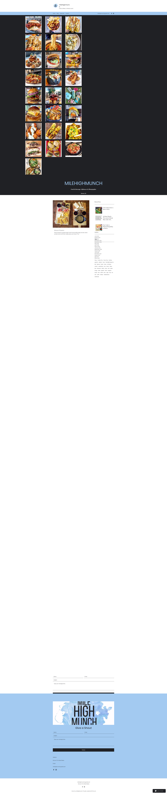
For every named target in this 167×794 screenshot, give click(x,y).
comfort (96, 266)
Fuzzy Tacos (106, 260)
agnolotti (96, 262)
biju (95, 264)
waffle (98, 274)
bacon (104, 262)
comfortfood (100, 266)
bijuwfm (98, 264)
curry (105, 266)
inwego (96, 270)
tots (112, 272)
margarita (109, 270)
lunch (106, 270)
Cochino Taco (100, 260)
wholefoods (97, 276)
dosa (95, 268)
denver (107, 266)
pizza (105, 272)
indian (111, 268)
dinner (111, 266)
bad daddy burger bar (110, 262)
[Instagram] (113, 13)
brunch (102, 264)
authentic (100, 262)
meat (99, 272)
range (107, 272)
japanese (102, 270)
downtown (99, 268)
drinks (103, 268)
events (106, 268)
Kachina (110, 260)
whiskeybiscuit (106, 274)
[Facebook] (111, 13)
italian (99, 270)
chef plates (109, 264)
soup (110, 272)
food (108, 268)
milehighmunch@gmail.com (103, 13)
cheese (105, 264)
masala (96, 272)
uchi (95, 274)
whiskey (101, 274)
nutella (101, 272)
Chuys (96, 260)
